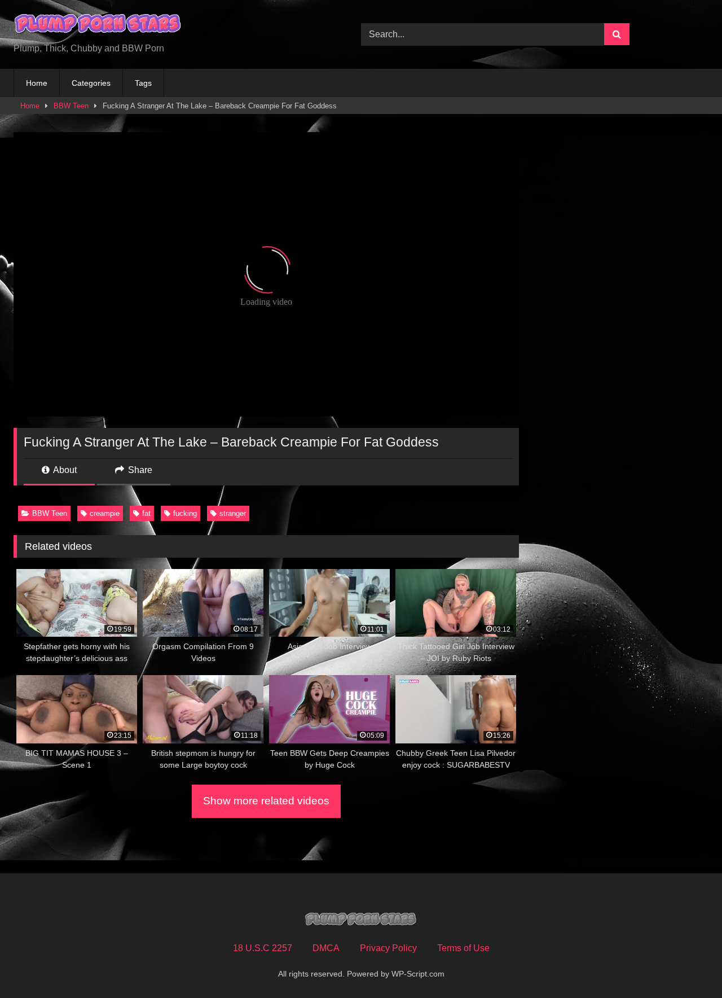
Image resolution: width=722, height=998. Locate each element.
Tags (143, 82)
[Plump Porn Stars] (98, 25)
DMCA (326, 948)
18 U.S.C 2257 (262, 948)
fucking (185, 513)
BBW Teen (71, 106)
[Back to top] (687, 964)
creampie (105, 513)
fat (146, 513)
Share (139, 470)
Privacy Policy (388, 948)
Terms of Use (463, 948)
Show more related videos (266, 801)
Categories (91, 82)
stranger (232, 513)
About (64, 470)
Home (36, 82)
